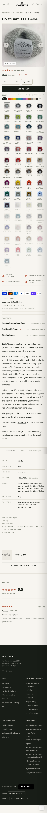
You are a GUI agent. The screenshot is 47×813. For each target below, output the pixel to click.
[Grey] (32, 99)
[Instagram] (3, 671)
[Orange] (12, 99)
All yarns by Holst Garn (22, 565)
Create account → (8, 305)
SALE (3, 706)
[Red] (9, 99)
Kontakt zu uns (7, 729)
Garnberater (30, 698)
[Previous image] (6, 45)
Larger (35, 95)
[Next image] (40, 45)
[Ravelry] (10, 671)
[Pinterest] (7, 671)
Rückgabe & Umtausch (33, 772)
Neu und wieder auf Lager (11, 702)
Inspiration (29, 690)
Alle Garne (5, 683)
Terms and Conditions (33, 729)
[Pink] (27, 99)
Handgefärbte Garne (9, 691)
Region (4, 793)
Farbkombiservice (8, 725)
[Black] (37, 99)
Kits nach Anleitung (8, 695)
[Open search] (8, 4)
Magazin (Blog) (31, 701)
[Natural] (34, 99)
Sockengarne (6, 687)
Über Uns (5, 737)
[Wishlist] (38, 4)
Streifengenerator (32, 709)
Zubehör (5, 699)
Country (5, 798)
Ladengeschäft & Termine (11, 733)
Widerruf (26, 786)
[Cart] (42, 4)
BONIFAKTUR (8, 656)
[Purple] (24, 99)
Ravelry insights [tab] (35, 451)
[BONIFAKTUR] (21, 4)
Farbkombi (29, 694)
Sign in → (20, 305)
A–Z (43, 95)
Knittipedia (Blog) (32, 705)
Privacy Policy (30, 733)
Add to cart (23, 89)
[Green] (17, 99)
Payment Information (33, 768)
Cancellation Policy (32, 765)
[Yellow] (14, 99)
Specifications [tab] (10, 451)
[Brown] (29, 99)
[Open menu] (4, 4)
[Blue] (22, 99)
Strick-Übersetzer (32, 713)
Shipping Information (33, 761)
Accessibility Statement (34, 725)
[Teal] (19, 99)
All (4, 99)
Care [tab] (22, 451)
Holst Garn (22, 422)
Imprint (28, 743)
